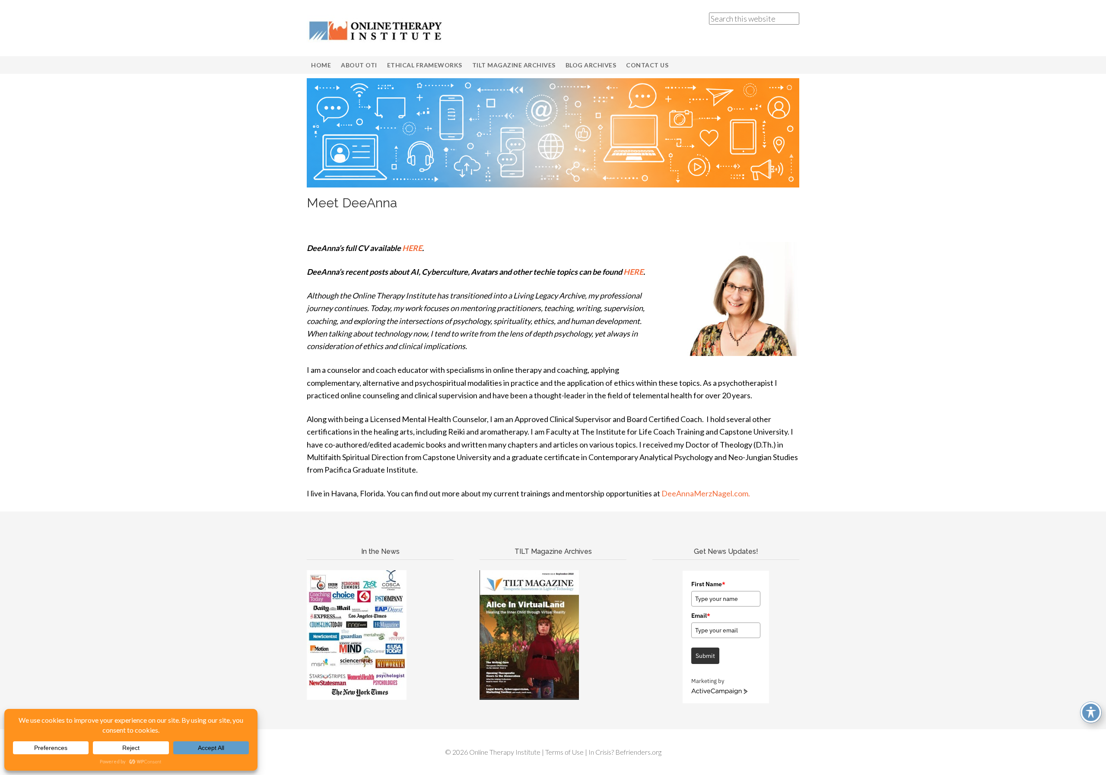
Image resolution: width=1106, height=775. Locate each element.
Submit (705, 656)
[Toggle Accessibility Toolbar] (1091, 712)
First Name (708, 584)
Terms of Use (564, 752)
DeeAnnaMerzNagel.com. (706, 493)
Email (700, 615)
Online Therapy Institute (376, 30)
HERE (412, 248)
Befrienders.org (638, 752)
